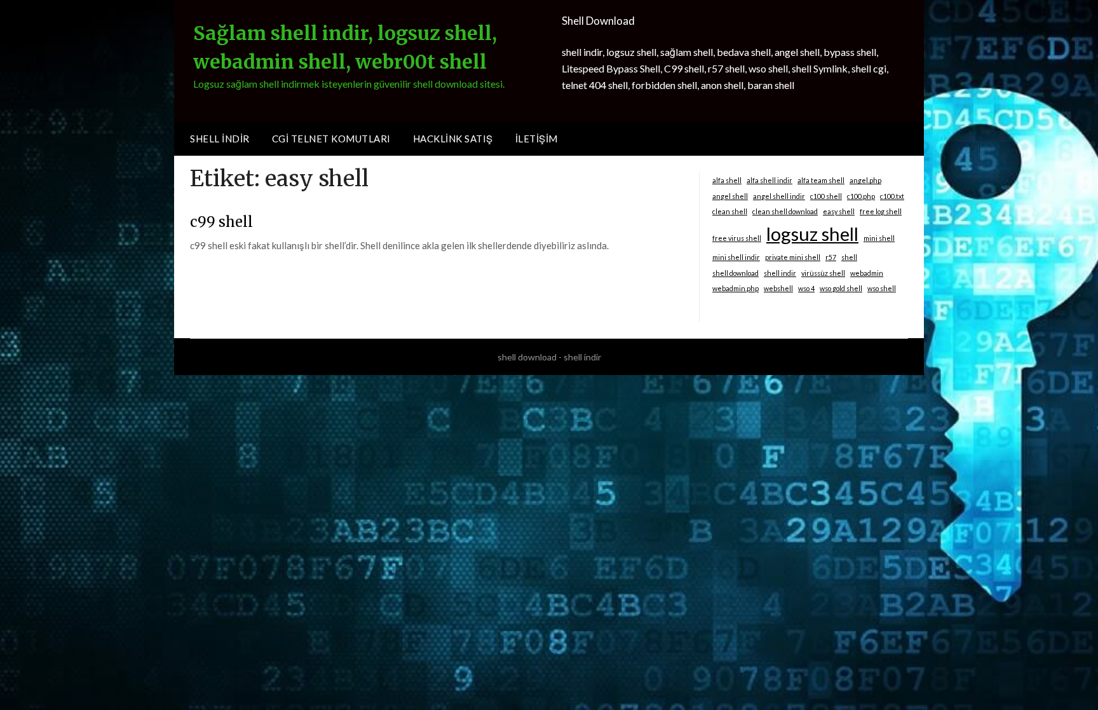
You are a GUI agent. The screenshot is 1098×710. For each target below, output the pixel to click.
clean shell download (785, 211)
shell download (735, 273)
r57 (830, 257)
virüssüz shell (823, 273)
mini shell (879, 238)
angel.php (865, 180)
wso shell (881, 288)
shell (849, 257)
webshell (778, 288)
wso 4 (806, 288)
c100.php (861, 196)
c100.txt (892, 196)
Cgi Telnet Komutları (331, 138)
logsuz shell (812, 233)
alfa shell (727, 180)
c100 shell (826, 196)
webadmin (866, 273)
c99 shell (221, 222)
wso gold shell (841, 288)
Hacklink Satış (453, 138)
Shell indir (220, 138)
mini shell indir (736, 257)
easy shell (839, 211)
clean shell (729, 211)
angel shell (730, 196)
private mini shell (792, 257)
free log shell (881, 211)
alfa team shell (820, 180)
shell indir (780, 273)
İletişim (536, 138)
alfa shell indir (769, 180)
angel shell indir (779, 196)
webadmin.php (735, 288)
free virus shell (736, 238)
